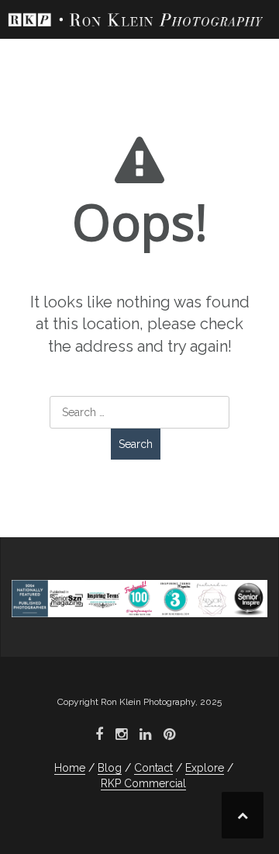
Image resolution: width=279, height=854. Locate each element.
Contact (153, 768)
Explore (204, 768)
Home (69, 768)
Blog (110, 768)
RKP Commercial (143, 783)
